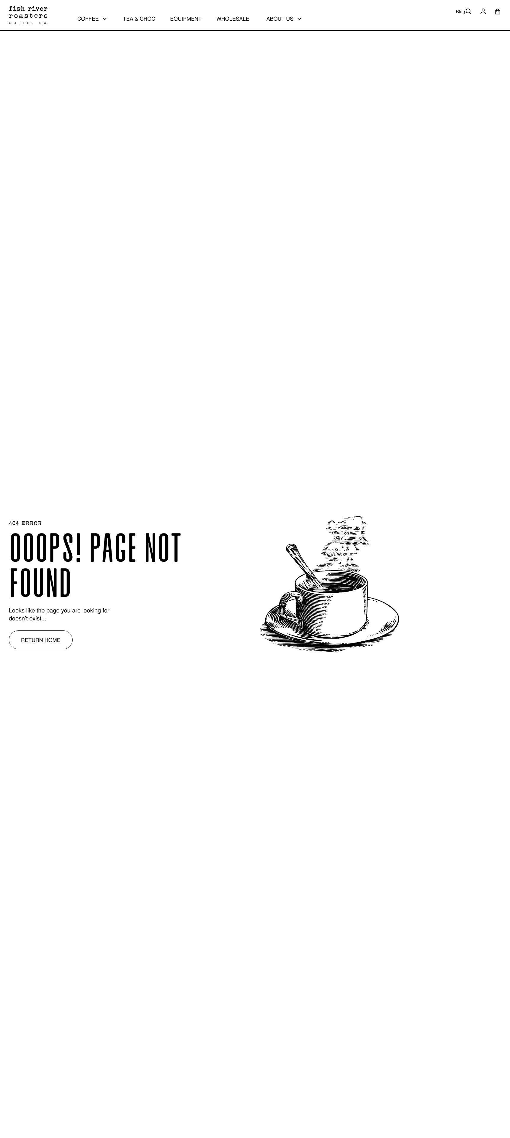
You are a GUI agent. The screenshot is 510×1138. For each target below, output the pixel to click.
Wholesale (232, 18)
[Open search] (468, 11)
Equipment (186, 18)
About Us (280, 18)
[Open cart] (497, 11)
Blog (460, 11)
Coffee (88, 18)
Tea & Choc (139, 18)
